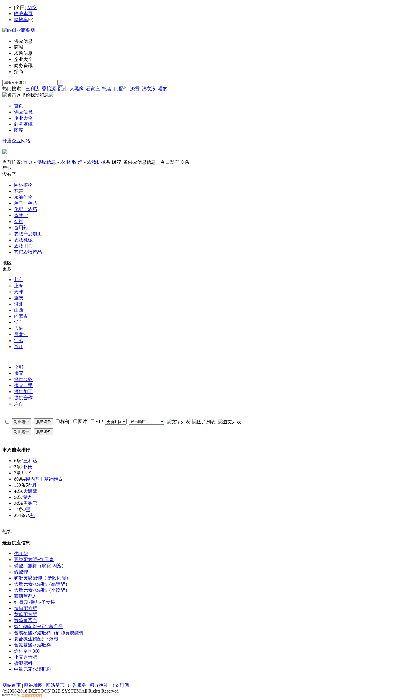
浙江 (18, 346)
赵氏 (28, 466)
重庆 (18, 297)
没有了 (9, 174)
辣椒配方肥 (25, 608)
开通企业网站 (16, 140)
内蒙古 (21, 316)
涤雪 (135, 88)
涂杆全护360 (27, 651)
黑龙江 (21, 334)
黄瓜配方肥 (25, 614)
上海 (18, 285)
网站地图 (33, 685)
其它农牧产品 (28, 252)
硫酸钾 (21, 571)
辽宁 (18, 322)
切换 (32, 7)
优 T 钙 (21, 553)
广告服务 (77, 685)
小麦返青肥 (25, 657)
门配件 (121, 88)
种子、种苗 (25, 203)
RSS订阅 (120, 685)
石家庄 (93, 88)
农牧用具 (23, 245)
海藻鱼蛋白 (25, 620)
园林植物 (23, 185)
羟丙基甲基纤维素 (44, 478)
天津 (18, 291)
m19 (27, 472)
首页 (28, 162)
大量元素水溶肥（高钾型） (42, 583)
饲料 (18, 221)
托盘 (107, 88)
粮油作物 (23, 197)
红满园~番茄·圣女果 (34, 602)
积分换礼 (99, 685)
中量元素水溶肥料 (32, 669)
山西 (18, 310)
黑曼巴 (30, 503)
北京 (18, 279)
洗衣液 (149, 88)
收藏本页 (23, 13)
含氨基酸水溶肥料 (32, 644)
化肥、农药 (25, 209)
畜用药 (21, 227)
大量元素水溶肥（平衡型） (42, 590)
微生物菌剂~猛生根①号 (38, 626)
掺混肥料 (23, 663)
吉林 (18, 328)
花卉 (18, 191)
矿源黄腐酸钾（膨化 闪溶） (42, 577)
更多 (7, 268)
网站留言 (55, 685)
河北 (18, 303)
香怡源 (49, 88)
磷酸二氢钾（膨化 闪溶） (40, 565)
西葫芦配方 (25, 596)
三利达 (33, 88)
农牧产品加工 (28, 233)
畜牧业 (21, 215)
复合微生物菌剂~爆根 (36, 638)
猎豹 (162, 88)
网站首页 (11, 685)
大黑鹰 (77, 88)
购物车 (21, 19)
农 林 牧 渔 (71, 162)
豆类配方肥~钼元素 (34, 559)
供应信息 (46, 162)
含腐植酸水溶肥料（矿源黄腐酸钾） (51, 632)
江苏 (18, 340)
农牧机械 (96, 162)
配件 (62, 88)
